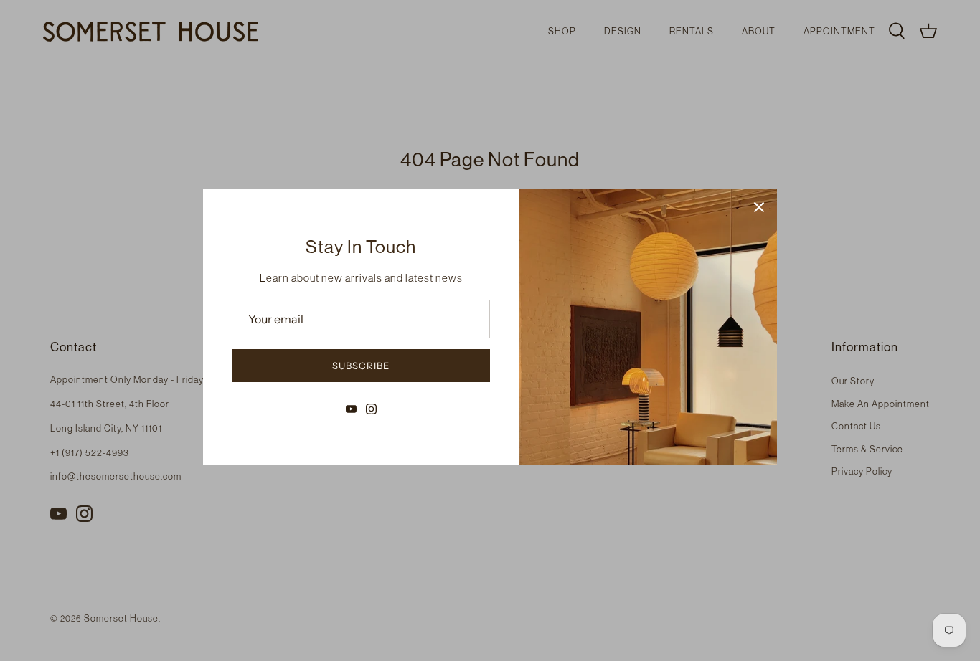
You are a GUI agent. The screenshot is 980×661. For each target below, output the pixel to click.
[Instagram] (371, 409)
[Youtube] (351, 409)
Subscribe (361, 365)
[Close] (759, 207)
